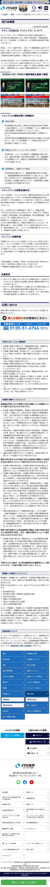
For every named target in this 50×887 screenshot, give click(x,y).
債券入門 (5, 682)
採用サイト (29, 792)
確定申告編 (8, 705)
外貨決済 (5, 711)
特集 (4, 665)
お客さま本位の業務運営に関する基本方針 (11, 798)
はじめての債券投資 (33, 682)
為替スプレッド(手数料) (34, 676)
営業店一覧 (34, 753)
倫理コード (29, 804)
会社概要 (33, 748)
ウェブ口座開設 (14, 735)
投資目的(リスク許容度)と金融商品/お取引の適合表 (11, 834)
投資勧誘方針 (30, 798)
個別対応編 (32, 699)
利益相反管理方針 (7, 810)
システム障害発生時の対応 (10, 849)
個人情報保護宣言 (32, 822)
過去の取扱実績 (8, 671)
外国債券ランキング (33, 659)
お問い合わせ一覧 (39, 741)
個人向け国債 (31, 665)
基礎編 (7, 699)
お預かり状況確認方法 (34, 711)
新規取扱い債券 (32, 653)
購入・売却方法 (32, 705)
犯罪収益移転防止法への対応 (11, 822)
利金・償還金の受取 (9, 717)
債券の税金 (30, 694)
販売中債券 (6, 659)
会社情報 (5, 792)
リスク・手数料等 (10, 843)
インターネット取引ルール (34, 843)
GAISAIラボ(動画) (8, 676)
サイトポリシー (31, 829)
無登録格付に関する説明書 (21, 645)
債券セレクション (32, 671)
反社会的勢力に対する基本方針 (35, 810)
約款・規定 (29, 849)
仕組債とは (6, 694)
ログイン (39, 735)
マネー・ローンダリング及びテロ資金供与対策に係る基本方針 (35, 816)
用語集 (5, 688)
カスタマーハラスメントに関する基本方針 (11, 816)
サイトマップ (6, 855)
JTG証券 (4, 14)
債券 (12, 14)
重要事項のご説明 (7, 829)
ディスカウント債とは (34, 688)
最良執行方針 (6, 804)
